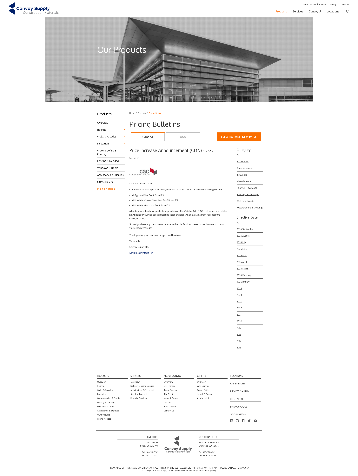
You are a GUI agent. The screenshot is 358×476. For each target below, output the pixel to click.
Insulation (242, 174)
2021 (239, 314)
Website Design (192, 470)
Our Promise (170, 386)
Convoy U (315, 11)
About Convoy (309, 4)
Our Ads (167, 402)
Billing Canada (228, 468)
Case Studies (238, 383)
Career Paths (203, 390)
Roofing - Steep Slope (248, 194)
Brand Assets (170, 406)
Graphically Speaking (208, 470)
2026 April (242, 262)
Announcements (245, 168)
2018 (239, 334)
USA (183, 137)
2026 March (243, 268)
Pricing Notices (106, 188)
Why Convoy (203, 386)
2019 (239, 327)
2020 (239, 321)
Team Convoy (170, 390)
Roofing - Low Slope (247, 187)
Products (281, 11)
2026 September (245, 229)
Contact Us (345, 4)
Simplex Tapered (138, 394)
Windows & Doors (107, 167)
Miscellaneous (244, 181)
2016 (239, 347)
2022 (239, 308)
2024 (239, 295)
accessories (243, 161)
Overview (102, 122)
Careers (322, 4)
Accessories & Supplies (110, 174)
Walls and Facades (246, 201)
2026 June (242, 249)
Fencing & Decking (108, 160)
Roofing (101, 129)
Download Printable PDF (141, 252)
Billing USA (243, 468)
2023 (239, 301)
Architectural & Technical (142, 390)
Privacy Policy (238, 406)
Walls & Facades (106, 136)
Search (348, 11)
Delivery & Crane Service (142, 386)
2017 (239, 341)
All (238, 155)
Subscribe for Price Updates (239, 136)
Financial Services (138, 398)
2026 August (243, 235)
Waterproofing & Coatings (250, 207)
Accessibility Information (193, 468)
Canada (147, 137)
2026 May (242, 255)
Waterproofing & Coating (106, 152)
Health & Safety (204, 394)
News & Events (171, 398)
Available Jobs (203, 398)
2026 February (244, 275)
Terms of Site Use (169, 468)
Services (298, 11)
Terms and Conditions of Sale (142, 468)
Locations (333, 11)
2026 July (241, 242)
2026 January (243, 281)
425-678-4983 (209, 452)
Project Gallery (239, 391)
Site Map (213, 468)
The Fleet (168, 394)
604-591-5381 (152, 452)
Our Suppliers (105, 181)
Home (132, 113)
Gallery (333, 4)
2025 (239, 288)
